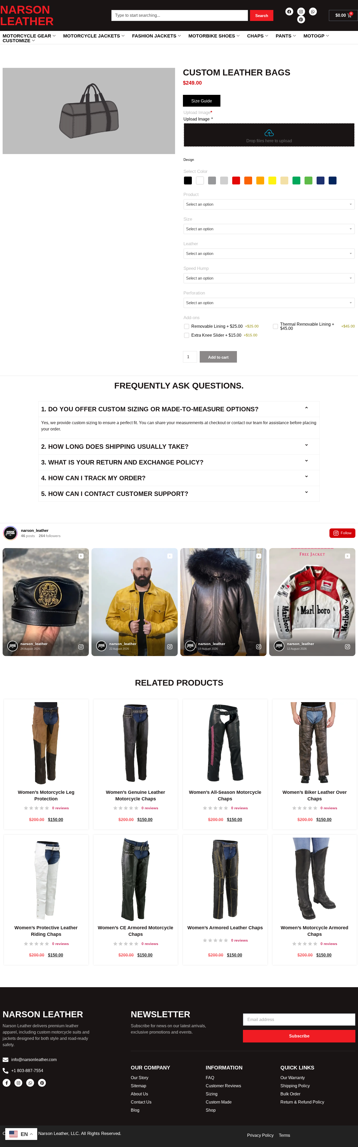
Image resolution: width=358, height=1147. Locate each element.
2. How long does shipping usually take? (115, 446)
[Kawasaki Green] (308, 180)
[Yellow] (272, 180)
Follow (346, 533)
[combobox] (179, 15)
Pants (283, 36)
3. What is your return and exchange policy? (122, 462)
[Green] (296, 180)
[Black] (187, 180)
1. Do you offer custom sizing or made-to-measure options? (150, 409)
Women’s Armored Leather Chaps (225, 927)
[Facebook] (289, 11)
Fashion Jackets (154, 36)
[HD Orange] (248, 180)
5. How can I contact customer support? (114, 493)
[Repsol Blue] (332, 180)
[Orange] (260, 180)
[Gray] (212, 180)
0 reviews (60, 808)
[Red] (236, 180)
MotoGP (313, 36)
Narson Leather (27, 15)
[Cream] (284, 180)
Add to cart (218, 357)
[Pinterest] (301, 19)
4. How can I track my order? (93, 478)
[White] (200, 180)
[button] (179, 409)
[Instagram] (301, 11)
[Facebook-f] (6, 1083)
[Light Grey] (224, 180)
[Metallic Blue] (320, 180)
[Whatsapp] (313, 11)
